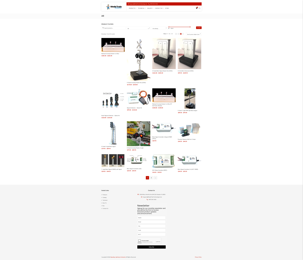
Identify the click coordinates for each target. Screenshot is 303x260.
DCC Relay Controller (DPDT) (159, 170)
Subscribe (151, 247)
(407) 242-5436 (154, 4)
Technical (141, 8)
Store (167, 8)
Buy (103, 205)
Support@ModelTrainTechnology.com (138, 4)
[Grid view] (176, 34)
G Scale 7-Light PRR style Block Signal (187, 110)
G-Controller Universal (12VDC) (186, 71)
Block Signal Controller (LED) (134, 168)
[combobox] (138, 28)
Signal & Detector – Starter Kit (134, 107)
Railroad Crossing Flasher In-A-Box (110, 53)
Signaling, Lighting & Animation (118, 257)
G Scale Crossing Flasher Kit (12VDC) (136, 82)
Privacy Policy (198, 257)
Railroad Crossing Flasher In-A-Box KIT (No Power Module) (162, 104)
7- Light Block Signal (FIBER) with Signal (111, 169)
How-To (105, 203)
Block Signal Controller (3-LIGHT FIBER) (188, 169)
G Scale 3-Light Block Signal (108, 146)
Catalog (104, 197)
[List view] (183, 34)
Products (105, 194)
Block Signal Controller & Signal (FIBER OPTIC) (162, 137)
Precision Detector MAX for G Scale (187, 139)
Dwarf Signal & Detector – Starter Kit (110, 115)
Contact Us (158, 8)
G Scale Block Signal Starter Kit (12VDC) (162, 71)
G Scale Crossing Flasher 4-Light (135, 148)
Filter (198, 27)
